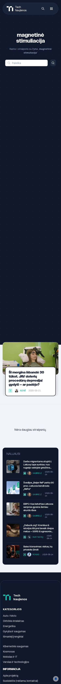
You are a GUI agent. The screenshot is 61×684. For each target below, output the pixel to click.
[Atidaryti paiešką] (43, 9)
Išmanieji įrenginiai (13, 636)
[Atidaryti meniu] (51, 9)
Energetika (9, 626)
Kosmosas (9, 651)
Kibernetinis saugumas (15, 646)
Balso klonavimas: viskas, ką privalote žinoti (37, 548)
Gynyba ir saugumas (14, 631)
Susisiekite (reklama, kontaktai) (20, 680)
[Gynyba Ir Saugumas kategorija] (24, 537)
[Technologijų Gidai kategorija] (24, 554)
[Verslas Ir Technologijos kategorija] (24, 473)
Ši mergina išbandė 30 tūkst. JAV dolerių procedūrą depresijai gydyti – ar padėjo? (26, 378)
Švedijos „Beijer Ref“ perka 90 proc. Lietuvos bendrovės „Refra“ (38, 485)
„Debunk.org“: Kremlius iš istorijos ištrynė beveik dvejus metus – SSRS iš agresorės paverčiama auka (38, 528)
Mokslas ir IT (10, 656)
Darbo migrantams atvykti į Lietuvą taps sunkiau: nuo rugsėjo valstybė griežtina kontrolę (37, 464)
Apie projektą (10, 675)
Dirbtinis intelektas (13, 621)
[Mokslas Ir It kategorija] (10, 390)
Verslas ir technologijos (16, 662)
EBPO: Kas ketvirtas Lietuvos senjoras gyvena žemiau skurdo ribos (38, 507)
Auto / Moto (9, 615)
